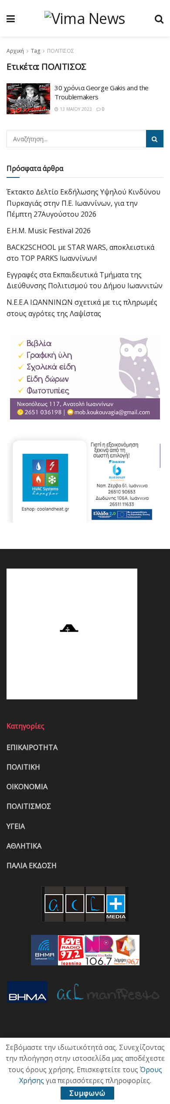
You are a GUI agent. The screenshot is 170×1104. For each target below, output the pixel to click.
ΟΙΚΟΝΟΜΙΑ (27, 786)
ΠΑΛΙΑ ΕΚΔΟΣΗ (32, 865)
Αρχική (15, 51)
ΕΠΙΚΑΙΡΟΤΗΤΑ (32, 747)
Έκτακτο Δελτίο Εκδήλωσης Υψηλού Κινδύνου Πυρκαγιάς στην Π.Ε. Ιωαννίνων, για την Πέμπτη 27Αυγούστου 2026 (83, 203)
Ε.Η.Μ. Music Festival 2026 (49, 230)
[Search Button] (154, 138)
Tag (35, 51)
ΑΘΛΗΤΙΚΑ (24, 846)
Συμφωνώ (87, 1093)
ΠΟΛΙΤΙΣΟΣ (60, 51)
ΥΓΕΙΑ (16, 826)
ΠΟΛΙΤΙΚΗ (23, 767)
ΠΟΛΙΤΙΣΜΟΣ (29, 806)
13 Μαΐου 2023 (75, 109)
